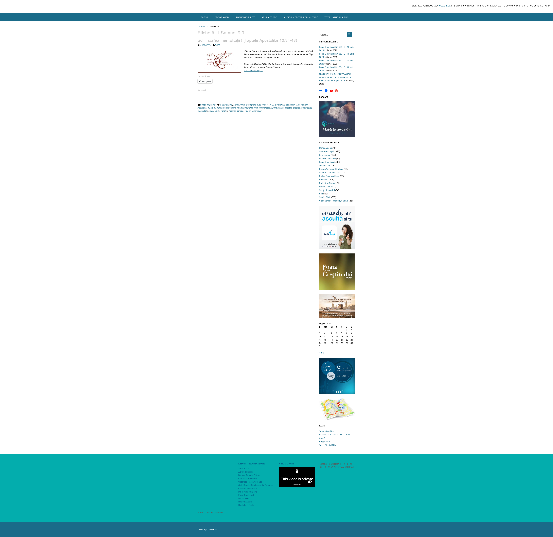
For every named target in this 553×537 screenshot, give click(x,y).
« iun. (321, 352)
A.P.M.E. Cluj (244, 468)
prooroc (296, 107)
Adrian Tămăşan (245, 471)
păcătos (288, 107)
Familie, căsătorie (327, 158)
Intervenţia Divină (245, 107)
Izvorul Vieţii (243, 498)
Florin (217, 44)
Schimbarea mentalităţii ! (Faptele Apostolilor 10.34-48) (247, 40)
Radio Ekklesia (245, 501)
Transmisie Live (245, 17)
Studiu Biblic (325, 197)
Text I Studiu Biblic (336, 17)
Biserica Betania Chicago (249, 475)
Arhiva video (269, 17)
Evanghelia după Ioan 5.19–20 (260, 104)
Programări (222, 17)
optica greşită (277, 107)
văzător (224, 110)
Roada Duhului (326, 186)
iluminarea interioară (226, 107)
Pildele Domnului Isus (329, 175)
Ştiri (321, 193)
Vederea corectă (236, 110)
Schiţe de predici (207, 104)
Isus (256, 107)
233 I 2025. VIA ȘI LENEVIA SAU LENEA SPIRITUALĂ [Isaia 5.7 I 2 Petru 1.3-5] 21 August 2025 (335, 77)
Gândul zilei (324, 165)
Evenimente (324, 154)
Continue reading (253, 70)
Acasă (204, 17)
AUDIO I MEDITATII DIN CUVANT (301, 17)
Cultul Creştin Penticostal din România (255, 485)
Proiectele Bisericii (327, 183)
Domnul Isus (239, 104)
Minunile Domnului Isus (330, 172)
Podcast (323, 179)
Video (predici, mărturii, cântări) (333, 200)
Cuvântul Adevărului (247, 488)
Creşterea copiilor (327, 151)
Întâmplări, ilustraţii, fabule (331, 168)
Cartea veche (325, 147)
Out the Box (212, 529)
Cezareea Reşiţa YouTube (250, 481)
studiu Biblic (214, 110)
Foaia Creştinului (327, 161)
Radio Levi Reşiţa (246, 504)
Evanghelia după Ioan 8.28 (287, 104)
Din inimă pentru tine (247, 491)
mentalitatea (264, 107)
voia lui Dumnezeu (253, 110)
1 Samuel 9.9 (226, 104)
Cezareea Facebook (247, 478)
